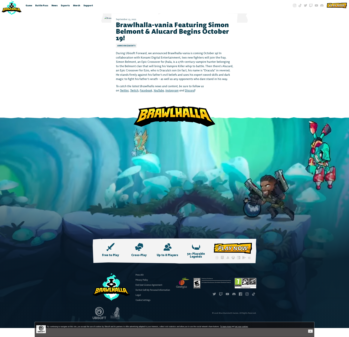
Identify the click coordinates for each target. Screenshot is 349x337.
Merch (76, 5)
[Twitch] (311, 5)
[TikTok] (300, 5)
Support (88, 5)
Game (29, 5)
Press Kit (140, 274)
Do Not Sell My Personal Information (153, 290)
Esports (65, 5)
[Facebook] (240, 294)
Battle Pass (41, 5)
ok (310, 331)
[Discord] (322, 5)
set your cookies (241, 327)
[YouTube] (316, 5)
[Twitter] (305, 5)
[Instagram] (294, 5)
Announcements (126, 45)
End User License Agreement (149, 285)
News (55, 5)
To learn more (225, 327)
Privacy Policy (142, 279)
